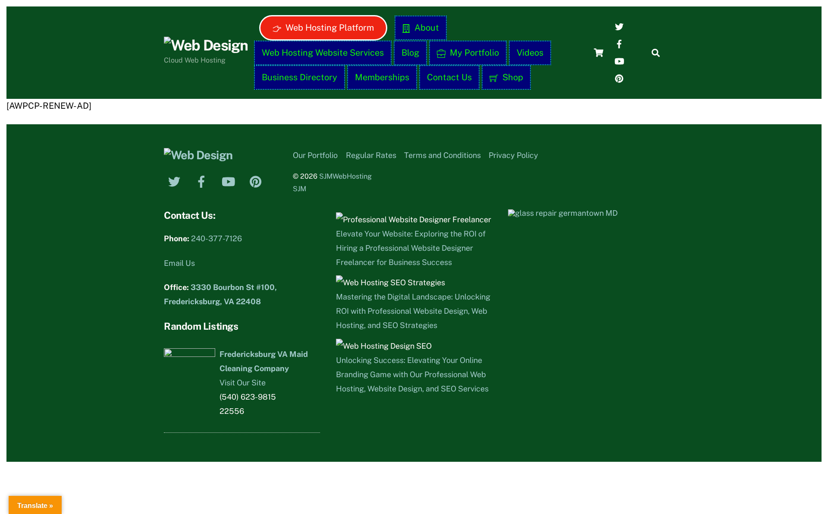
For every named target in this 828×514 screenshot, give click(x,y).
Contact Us (449, 77)
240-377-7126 (216, 238)
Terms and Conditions (442, 155)
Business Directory (299, 77)
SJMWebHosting (345, 176)
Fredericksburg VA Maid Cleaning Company (264, 361)
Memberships (382, 77)
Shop (511, 77)
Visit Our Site (243, 382)
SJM (299, 189)
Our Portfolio (315, 155)
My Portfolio (473, 52)
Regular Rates (371, 155)
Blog (410, 52)
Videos (530, 52)
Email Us (179, 263)
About (425, 27)
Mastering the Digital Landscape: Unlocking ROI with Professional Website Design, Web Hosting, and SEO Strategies (413, 311)
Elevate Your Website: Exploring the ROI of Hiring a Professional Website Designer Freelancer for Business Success (411, 248)
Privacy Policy (513, 155)
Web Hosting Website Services (323, 52)
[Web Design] (206, 45)
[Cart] (598, 52)
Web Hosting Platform (328, 27)
